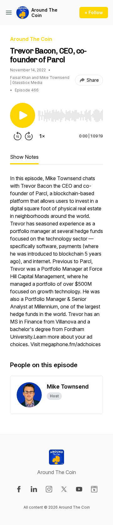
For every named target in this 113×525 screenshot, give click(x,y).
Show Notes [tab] (24, 157)
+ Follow (93, 12)
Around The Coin (44, 12)
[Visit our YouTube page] (79, 489)
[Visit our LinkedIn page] (34, 489)
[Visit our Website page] (94, 489)
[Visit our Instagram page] (49, 489)
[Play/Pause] (22, 115)
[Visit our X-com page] (64, 489)
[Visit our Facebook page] (19, 489)
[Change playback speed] (42, 136)
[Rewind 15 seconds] (17, 136)
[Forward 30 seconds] (28, 136)
